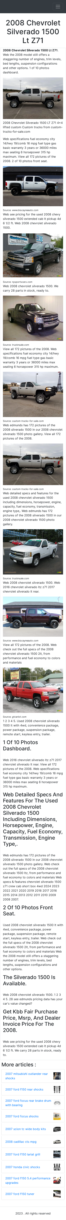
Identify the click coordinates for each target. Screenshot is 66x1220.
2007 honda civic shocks (22, 1167)
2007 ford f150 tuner (19, 1194)
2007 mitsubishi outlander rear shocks (26, 1076)
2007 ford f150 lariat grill (22, 1154)
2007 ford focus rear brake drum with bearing (28, 1103)
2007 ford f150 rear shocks (24, 1089)
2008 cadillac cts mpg (20, 1141)
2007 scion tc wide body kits (25, 1129)
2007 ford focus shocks (21, 1116)
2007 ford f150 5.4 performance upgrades (27, 1180)
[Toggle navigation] (58, 6)
